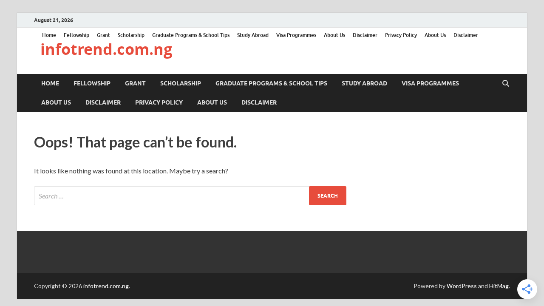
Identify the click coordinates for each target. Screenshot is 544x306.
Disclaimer (365, 35)
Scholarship (131, 35)
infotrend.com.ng (106, 49)
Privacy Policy (401, 35)
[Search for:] (190, 195)
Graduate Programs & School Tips (191, 35)
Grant (103, 35)
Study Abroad (253, 35)
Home (49, 35)
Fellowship (76, 35)
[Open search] (505, 84)
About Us (334, 35)
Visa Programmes (296, 35)
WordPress (462, 285)
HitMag (499, 285)
